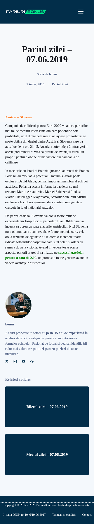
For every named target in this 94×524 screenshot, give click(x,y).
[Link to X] (6, 361)
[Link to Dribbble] (31, 361)
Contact (87, 514)
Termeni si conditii (64, 514)
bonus (53, 74)
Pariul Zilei (60, 84)
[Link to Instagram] (15, 361)
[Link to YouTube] (23, 361)
